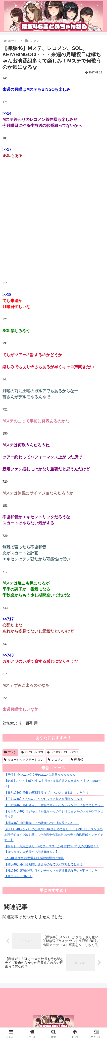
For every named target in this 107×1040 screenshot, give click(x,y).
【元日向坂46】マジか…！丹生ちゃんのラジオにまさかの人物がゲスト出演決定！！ (54, 814)
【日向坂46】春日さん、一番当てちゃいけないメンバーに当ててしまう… (54, 805)
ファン (12, 752)
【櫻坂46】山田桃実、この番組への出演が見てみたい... (41, 823)
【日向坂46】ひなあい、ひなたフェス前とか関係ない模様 (43, 799)
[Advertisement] (53, 220)
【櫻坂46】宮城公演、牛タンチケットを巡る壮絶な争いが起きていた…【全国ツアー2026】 (52, 873)
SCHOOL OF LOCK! (64, 752)
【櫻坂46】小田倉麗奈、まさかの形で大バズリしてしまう (43, 864)
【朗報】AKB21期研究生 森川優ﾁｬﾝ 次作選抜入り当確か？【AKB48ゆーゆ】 (52, 783)
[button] (96, 763)
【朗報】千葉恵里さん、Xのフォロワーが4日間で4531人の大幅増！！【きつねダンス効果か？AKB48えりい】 (51, 849)
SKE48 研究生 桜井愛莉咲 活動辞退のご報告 (34, 858)
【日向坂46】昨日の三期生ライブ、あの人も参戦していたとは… (48, 792)
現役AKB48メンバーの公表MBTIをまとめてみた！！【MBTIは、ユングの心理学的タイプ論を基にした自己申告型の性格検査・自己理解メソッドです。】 (53, 834)
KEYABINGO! (34, 752)
